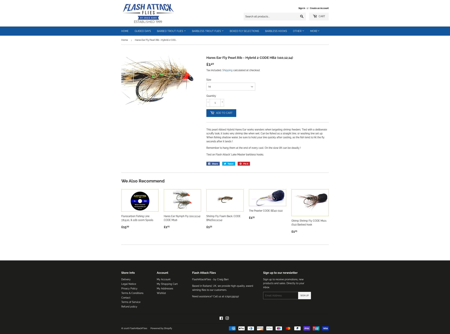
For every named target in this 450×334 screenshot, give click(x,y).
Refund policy (129, 306)
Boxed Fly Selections (244, 31)
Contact (125, 297)
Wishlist (161, 293)
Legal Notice (128, 284)
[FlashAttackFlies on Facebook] (221, 318)
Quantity (211, 95)
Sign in (301, 8)
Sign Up (304, 295)
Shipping (227, 70)
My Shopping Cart (167, 284)
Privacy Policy (129, 288)
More (313, 31)
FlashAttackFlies (138, 328)
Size (208, 79)
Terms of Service (130, 302)
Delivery (126, 279)
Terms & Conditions (132, 293)
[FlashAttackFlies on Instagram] (227, 318)
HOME (125, 31)
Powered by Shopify (161, 328)
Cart (321, 16)
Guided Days (143, 31)
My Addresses (165, 288)
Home (124, 40)
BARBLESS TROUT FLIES (207, 31)
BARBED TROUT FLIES (170, 31)
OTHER (297, 31)
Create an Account (319, 8)
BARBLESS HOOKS (276, 31)
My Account (164, 279)
